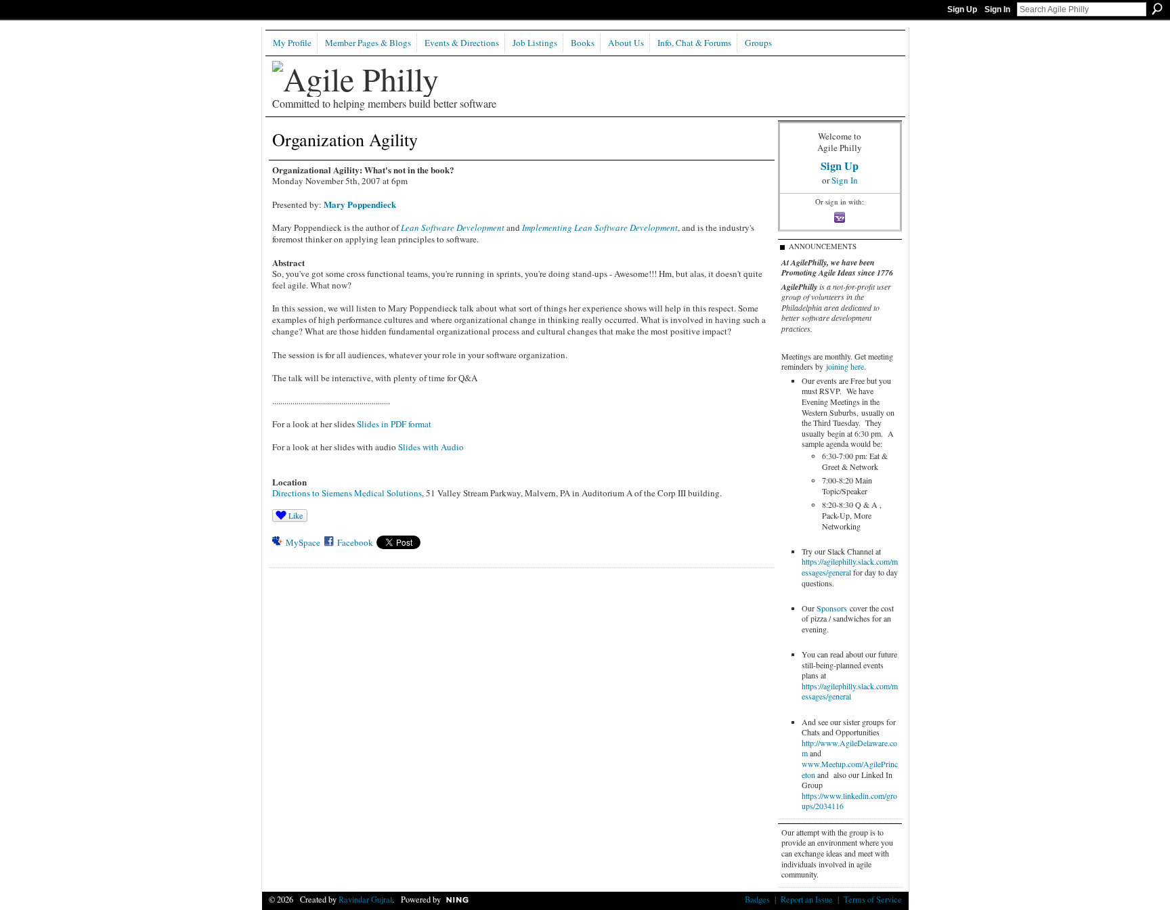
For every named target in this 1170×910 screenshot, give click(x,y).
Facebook (355, 542)
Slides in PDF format (394, 424)
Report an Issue (807, 899)
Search (1157, 9)
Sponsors (832, 608)
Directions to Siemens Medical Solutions (347, 493)
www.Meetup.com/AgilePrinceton (850, 769)
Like (295, 515)
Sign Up (962, 9)
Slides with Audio (431, 447)
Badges (757, 899)
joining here (845, 366)
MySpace (303, 542)
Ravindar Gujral (365, 899)
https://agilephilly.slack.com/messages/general (850, 567)
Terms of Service (873, 899)
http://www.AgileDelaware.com (849, 748)
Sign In (997, 9)
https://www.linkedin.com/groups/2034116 (849, 801)
